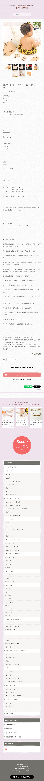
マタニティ (9, 491)
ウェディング (10, 484)
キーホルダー (10, 713)
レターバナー (10, 471)
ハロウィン (9, 609)
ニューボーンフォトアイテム (14, 539)
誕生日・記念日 (10, 692)
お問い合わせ (10, 728)
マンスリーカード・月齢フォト (15, 681)
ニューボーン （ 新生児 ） (14, 481)
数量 (4, 359)
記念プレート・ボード (12, 498)
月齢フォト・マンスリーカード (15, 546)
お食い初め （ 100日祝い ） (14, 505)
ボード (8, 567)
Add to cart (22, 375)
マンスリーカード (11, 467)
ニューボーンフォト (12, 689)
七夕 (7, 605)
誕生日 (8, 478)
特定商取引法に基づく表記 (13, 737)
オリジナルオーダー (12, 699)
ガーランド (9, 574)
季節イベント (10, 488)
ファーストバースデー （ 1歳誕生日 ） (17, 508)
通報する (39, 389)
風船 (7, 578)
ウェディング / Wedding (13, 515)
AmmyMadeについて (12, 724)
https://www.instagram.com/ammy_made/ (15, 226)
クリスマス (9, 612)
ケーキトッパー (10, 519)
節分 (7, 592)
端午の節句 (9, 602)
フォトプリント (10, 685)
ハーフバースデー (11, 633)
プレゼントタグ (10, 581)
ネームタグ (9, 706)
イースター (9, 598)
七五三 (8, 615)
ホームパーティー (11, 494)
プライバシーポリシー (12, 733)
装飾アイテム (10, 571)
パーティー (9, 532)
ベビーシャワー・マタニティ (14, 529)
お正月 (8, 588)
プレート (8, 560)
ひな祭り (8, 595)
